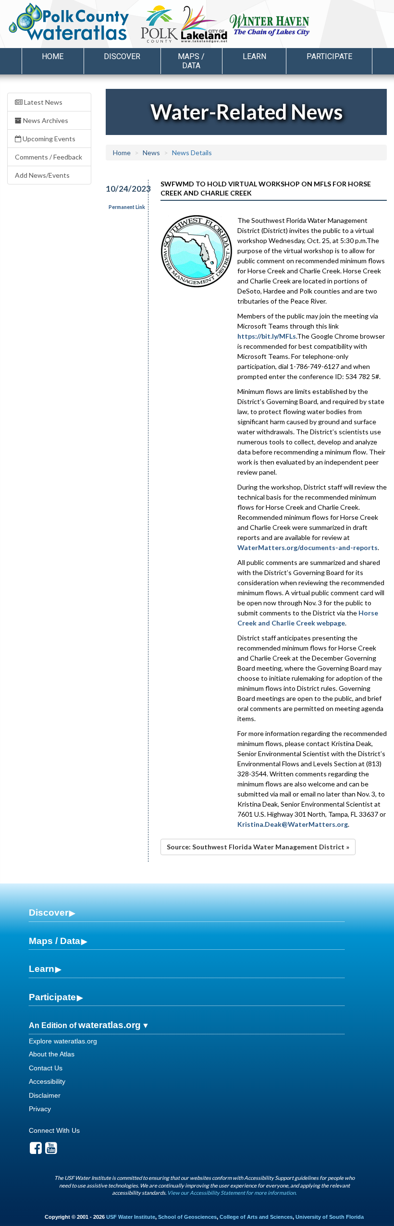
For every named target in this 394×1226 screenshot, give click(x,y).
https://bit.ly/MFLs (266, 336)
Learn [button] (254, 56)
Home (52, 56)
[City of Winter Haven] (270, 24)
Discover (48, 912)
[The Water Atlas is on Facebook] (36, 1150)
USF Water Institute (130, 1217)
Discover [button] (122, 56)
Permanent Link (127, 207)
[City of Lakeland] (203, 24)
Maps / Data (54, 941)
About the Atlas (51, 1054)
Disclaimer (45, 1095)
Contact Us (45, 1068)
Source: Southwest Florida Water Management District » (258, 847)
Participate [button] (329, 56)
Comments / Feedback (48, 157)
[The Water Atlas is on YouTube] (51, 1150)
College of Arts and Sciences (256, 1217)
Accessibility (47, 1081)
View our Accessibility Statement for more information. (231, 1192)
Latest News (42, 102)
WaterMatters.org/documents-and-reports (307, 547)
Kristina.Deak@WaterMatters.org (292, 824)
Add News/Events (42, 175)
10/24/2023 (121, 189)
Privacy (40, 1109)
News (151, 152)
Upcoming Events (48, 139)
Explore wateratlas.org (63, 1041)
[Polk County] (159, 24)
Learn (41, 969)
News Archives (45, 120)
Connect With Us (54, 1130)
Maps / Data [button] (191, 61)
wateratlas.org (109, 1025)
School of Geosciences (187, 1217)
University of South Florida (330, 1217)
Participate (52, 997)
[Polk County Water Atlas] (69, 21)
